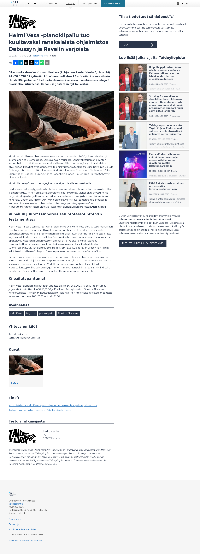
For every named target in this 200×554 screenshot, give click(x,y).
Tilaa (124, 44)
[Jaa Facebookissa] (15, 63)
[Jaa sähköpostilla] (47, 63)
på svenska (36, 540)
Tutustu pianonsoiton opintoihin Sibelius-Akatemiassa (40, 410)
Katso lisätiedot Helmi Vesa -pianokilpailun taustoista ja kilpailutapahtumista (53, 405)
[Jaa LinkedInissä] (20, 63)
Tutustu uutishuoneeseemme (143, 243)
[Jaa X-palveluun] (26, 63)
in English (24, 540)
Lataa (14, 383)
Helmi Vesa (16, 313)
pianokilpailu (46, 313)
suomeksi (13, 540)
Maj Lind (31, 313)
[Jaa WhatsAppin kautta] (42, 63)
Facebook (14, 519)
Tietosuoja (14, 524)
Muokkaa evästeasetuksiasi (22, 529)
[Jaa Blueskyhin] (36, 63)
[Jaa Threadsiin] (31, 63)
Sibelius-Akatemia (68, 313)
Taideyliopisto (40, 55)
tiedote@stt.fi (16, 504)
